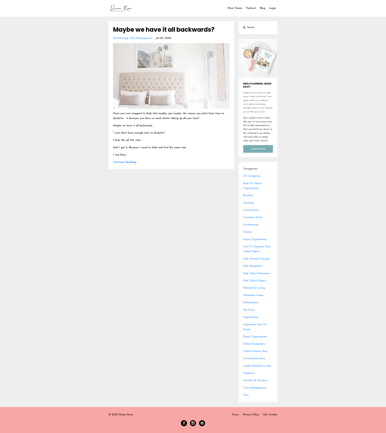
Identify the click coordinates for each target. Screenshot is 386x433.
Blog (262, 8)
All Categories (252, 176)
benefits (248, 195)
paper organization (255, 336)
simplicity (249, 373)
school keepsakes (254, 344)
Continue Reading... (125, 162)
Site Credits (270, 414)
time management (141, 38)
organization (251, 317)
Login (272, 8)
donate (247, 232)
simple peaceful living (257, 366)
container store (252, 217)
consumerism (251, 210)
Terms (235, 414)
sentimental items (254, 358)
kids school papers (254, 280)
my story (249, 310)
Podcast (251, 8)
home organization (255, 239)
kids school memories (256, 273)
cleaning (248, 203)
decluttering (120, 38)
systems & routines (255, 380)
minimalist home (253, 295)
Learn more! (258, 149)
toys (246, 395)
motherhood (250, 302)
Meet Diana (235, 8)
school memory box (255, 351)
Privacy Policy (251, 414)
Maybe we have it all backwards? (163, 29)
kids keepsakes (253, 266)
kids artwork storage (256, 259)
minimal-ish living (254, 288)
